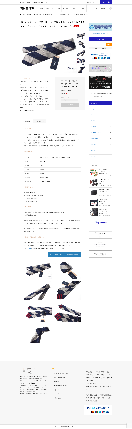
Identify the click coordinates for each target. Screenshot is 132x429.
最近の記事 (94, 166)
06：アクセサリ (94, 138)
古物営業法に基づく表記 (60, 385)
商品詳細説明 (26, 121)
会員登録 (89, 2)
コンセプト (57, 394)
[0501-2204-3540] (38, 277)
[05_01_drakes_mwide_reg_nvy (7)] (38, 341)
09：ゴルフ (93, 156)
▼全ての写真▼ (39, 121)
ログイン (95, 2)
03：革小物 (93, 121)
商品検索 (103, 8)
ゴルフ (96, 8)
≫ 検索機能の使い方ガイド (100, 33)
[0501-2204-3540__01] (67, 277)
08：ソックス (94, 150)
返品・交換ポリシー (59, 377)
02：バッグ (93, 115)
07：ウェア (93, 144)
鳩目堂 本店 (27, 8)
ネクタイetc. (66, 8)
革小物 (41, 8)
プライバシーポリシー (60, 390)
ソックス (74, 8)
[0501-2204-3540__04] (38, 320)
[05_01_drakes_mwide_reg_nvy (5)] (67, 320)
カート (106, 2)
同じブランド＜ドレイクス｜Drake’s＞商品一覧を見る (65, 254)
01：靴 (92, 109)
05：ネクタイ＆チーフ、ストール (99, 132)
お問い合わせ (57, 398)
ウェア (89, 8)
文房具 (58, 8)
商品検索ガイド (58, 381)
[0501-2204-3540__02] (38, 298)
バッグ (47, 8)
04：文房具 (93, 126)
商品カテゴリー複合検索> (100, 48)
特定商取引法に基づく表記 (61, 373)
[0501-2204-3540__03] (67, 298)
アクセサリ (82, 8)
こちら (29, 248)
